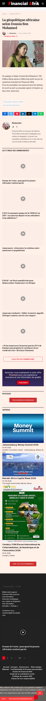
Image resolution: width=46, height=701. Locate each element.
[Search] (42, 3)
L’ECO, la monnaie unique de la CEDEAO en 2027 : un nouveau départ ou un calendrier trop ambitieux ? (21, 215)
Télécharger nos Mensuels (23, 400)
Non (3, 699)
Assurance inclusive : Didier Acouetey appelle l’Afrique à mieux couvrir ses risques (23, 314)
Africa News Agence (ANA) (13, 102)
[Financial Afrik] (23, 3)
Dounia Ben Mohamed (11, 105)
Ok (40, 693)
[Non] (36, 697)
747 (19, 658)
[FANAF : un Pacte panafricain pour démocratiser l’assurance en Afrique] (23, 266)
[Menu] (3, 3)
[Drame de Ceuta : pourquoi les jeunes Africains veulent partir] (23, 166)
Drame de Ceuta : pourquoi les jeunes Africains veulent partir (19, 182)
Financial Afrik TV (10, 36)
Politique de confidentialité (20, 699)
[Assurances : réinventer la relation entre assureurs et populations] (23, 233)
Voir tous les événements (23, 564)
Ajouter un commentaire (23, 359)
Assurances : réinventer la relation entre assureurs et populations (20, 249)
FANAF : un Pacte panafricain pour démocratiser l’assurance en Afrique (18, 281)
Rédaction (12, 33)
